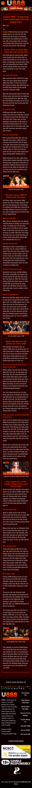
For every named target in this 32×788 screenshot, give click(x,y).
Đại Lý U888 (25, 730)
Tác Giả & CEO (25, 734)
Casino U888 (7, 32)
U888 (3, 700)
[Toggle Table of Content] (4, 30)
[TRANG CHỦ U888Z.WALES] (16, 3)
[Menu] (3, 3)
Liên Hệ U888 (25, 726)
